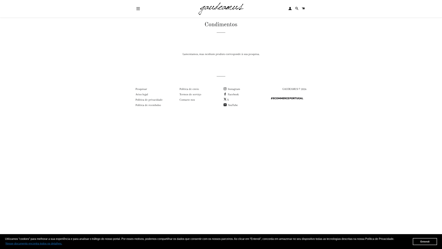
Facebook (233, 94)
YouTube (232, 105)
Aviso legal (142, 94)
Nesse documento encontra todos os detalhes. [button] (34, 243)
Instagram (233, 89)
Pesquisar (141, 89)
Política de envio (189, 89)
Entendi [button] (425, 241)
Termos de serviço (190, 94)
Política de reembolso (148, 105)
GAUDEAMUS (290, 89)
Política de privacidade (149, 99)
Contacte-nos (187, 99)
